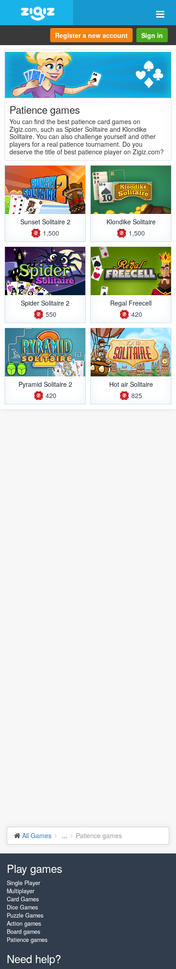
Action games (24, 923)
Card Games (23, 899)
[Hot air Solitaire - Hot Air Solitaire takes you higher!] (131, 352)
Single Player (23, 883)
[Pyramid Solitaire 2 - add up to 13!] (45, 352)
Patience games (27, 940)
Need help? (34, 958)
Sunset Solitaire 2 (45, 221)
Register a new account (91, 35)
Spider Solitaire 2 (45, 302)
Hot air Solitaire (131, 384)
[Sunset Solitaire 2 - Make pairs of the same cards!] (45, 190)
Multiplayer (20, 891)
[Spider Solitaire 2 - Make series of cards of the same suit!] (45, 271)
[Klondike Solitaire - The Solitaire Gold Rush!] (131, 190)
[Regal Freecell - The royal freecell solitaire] (131, 271)
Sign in (152, 35)
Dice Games (22, 907)
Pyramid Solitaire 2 (45, 384)
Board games (23, 931)
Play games (34, 868)
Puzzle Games (25, 915)
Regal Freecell (131, 302)
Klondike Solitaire (131, 221)
